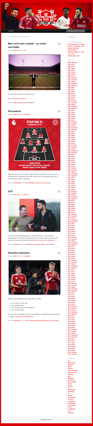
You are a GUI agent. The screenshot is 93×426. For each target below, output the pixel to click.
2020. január (71, 212)
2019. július (71, 223)
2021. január (71, 189)
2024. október (71, 104)
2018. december (72, 237)
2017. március (72, 277)
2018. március (72, 254)
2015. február (71, 325)
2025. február (71, 97)
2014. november (72, 331)
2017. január (71, 281)
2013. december (72, 352)
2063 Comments (59, 111)
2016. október (71, 287)
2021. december (72, 168)
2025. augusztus (72, 85)
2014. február (71, 348)
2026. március (72, 72)
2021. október (71, 172)
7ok (69, 361)
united (69, 407)
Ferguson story (21, 102)
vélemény (43, 244)
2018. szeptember (73, 243)
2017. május (71, 273)
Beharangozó (71, 363)
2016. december (72, 283)
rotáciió (40, 320)
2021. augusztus (72, 176)
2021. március (72, 185)
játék (69, 376)
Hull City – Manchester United (76, 46)
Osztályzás (71, 391)
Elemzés (70, 368)
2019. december (72, 214)
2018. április (71, 252)
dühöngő (70, 364)
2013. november (72, 354)
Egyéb (15, 102)
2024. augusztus (72, 108)
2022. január (71, 166)
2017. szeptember (73, 266)
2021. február (71, 187)
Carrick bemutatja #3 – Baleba (76, 44)
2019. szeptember (73, 220)
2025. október (71, 81)
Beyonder (26, 194)
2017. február (71, 279)
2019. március (72, 231)
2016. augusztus (72, 291)
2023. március (72, 139)
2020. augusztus (72, 199)
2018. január (71, 258)
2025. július (71, 87)
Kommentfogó (17, 183)
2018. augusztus (72, 245)
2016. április (71, 298)
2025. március (72, 95)
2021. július (71, 177)
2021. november (72, 170)
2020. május (71, 204)
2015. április (71, 321)
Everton (27, 320)
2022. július (71, 154)
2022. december (72, 145)
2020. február (71, 210)
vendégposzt (71, 409)
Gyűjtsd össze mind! (74, 56)
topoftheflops (71, 403)
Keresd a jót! (71, 380)
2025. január (71, 99)
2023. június (71, 133)
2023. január (71, 143)
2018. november (72, 239)
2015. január (71, 327)
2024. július (71, 110)
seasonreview (72, 397)
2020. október (71, 195)
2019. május (71, 227)
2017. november (72, 262)
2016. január (71, 304)
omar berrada (36, 244)
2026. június (71, 66)
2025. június (71, 89)
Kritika (70, 384)
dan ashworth (28, 244)
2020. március (72, 208)
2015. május (71, 319)
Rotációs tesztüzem (19, 252)
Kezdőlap (10, 31)
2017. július (71, 270)
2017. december (72, 260)
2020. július (71, 200)
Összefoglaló (71, 389)
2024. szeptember (73, 106)
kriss (25, 50)
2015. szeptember (73, 312)
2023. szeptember (73, 128)
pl (68, 393)
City (26, 183)
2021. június (71, 179)
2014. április (71, 344)
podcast (70, 395)
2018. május (71, 250)
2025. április (71, 93)
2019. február (71, 233)
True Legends (72, 405)
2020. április (71, 206)
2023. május (71, 135)
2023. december (72, 122)
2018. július (71, 246)
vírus (69, 411)
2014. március (72, 346)
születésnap (71, 401)
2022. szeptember (73, 151)
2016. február (71, 302)
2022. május (71, 158)
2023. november (72, 124)
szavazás (70, 399)
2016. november (72, 285)
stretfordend (27, 114)
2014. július (71, 339)
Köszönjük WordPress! (46, 419)
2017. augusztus (72, 268)
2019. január (71, 235)
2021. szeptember (73, 174)
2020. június (71, 202)
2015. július (71, 316)
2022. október (71, 149)
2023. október (71, 126)
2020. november (72, 193)
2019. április (71, 229)
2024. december (72, 101)
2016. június (71, 294)
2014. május (71, 343)
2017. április (71, 275)
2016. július (71, 293)
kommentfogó (31, 183)
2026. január (71, 76)
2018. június (71, 248)
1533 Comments (59, 253)
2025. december (72, 78)
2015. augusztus (72, 314)
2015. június (71, 318)
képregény (71, 378)
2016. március (72, 300)
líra (69, 388)
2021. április (71, 183)
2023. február (71, 141)
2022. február (71, 164)
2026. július (71, 64)
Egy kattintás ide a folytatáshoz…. (19, 98)
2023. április (71, 137)
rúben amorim (45, 320)
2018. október (71, 241)
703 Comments (59, 192)
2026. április (71, 70)
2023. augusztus (72, 129)
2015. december (72, 306)
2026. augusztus (72, 62)
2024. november (72, 103)
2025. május (71, 91)
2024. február (71, 118)
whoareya (70, 412)
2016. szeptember (73, 289)
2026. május (71, 68)
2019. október (71, 218)
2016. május (71, 296)
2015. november (72, 308)
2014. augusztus (72, 337)
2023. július (71, 131)
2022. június (71, 156)
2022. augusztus (72, 152)
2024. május (71, 112)
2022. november (72, 147)
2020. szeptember (73, 197)
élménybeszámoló (73, 370)
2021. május (71, 181)
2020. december (72, 191)
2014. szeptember (73, 335)
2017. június (71, 271)
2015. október (71, 310)
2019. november (72, 216)
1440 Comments (59, 44)
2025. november (72, 79)
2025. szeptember (73, 83)
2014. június (71, 341)
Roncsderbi (14, 111)
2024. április (71, 114)
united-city (38, 183)
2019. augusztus (72, 222)
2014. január (71, 350)
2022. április (71, 160)
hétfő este (70, 374)
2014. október (71, 333)
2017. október (71, 264)
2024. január (71, 120)
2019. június (71, 225)
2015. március (72, 323)
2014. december (72, 329)
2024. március (72, 116)
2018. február (71, 256)
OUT (10, 191)
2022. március (72, 162)
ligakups (70, 386)
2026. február (71, 74)
